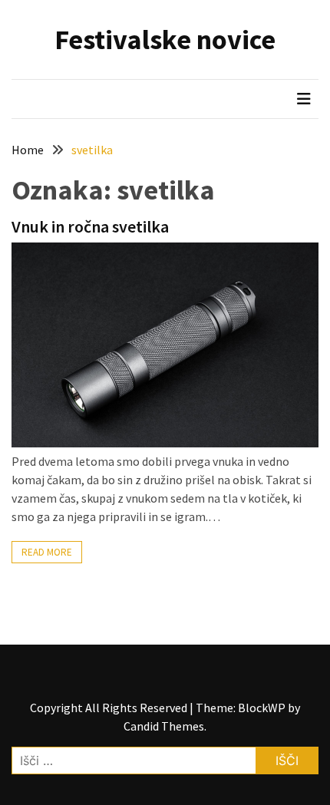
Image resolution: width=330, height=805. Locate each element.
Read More (46, 552)
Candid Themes (164, 726)
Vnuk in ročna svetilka (90, 226)
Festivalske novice (165, 39)
